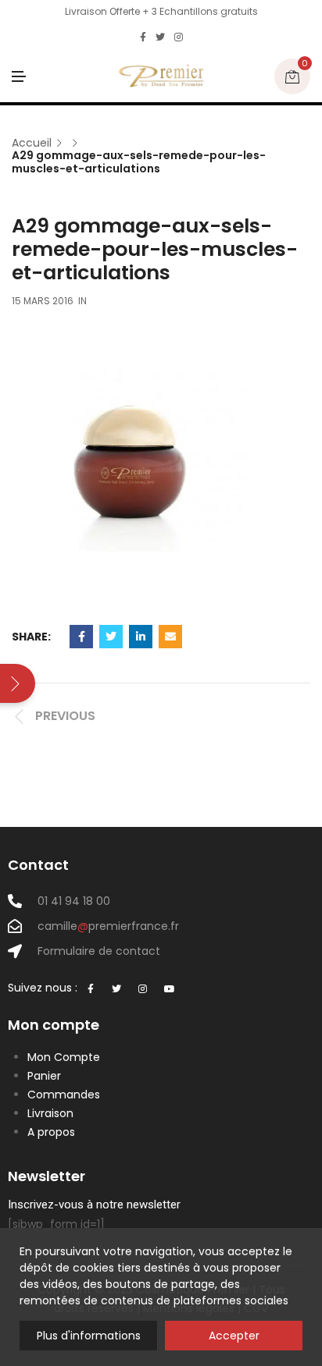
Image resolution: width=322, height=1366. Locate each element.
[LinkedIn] (140, 636)
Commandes (63, 1094)
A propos (51, 1132)
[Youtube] (169, 989)
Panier (44, 1076)
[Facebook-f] (90, 989)
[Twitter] (160, 37)
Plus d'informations (89, 1335)
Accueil (32, 143)
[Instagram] (179, 37)
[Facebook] (143, 37)
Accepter (234, 1335)
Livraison (50, 1113)
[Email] (170, 636)
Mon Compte (63, 1057)
